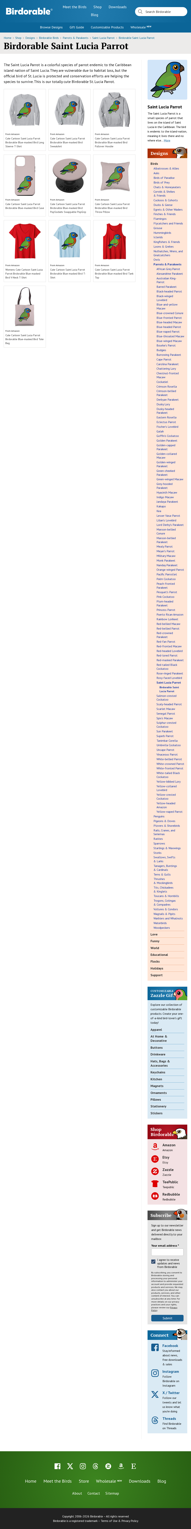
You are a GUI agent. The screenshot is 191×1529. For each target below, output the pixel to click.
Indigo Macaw (165, 497)
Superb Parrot (165, 736)
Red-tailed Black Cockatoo (166, 667)
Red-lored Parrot (167, 655)
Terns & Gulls (162, 874)
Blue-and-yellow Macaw (167, 306)
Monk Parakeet (165, 560)
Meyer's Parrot (165, 551)
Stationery (158, 1106)
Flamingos (160, 219)
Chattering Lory (166, 368)
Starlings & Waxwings (167, 848)
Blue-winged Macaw (169, 341)
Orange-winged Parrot (170, 569)
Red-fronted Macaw (169, 646)
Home (8, 38)
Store (84, 1481)
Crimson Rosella (166, 386)
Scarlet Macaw (165, 709)
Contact (93, 1493)
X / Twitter (171, 1392)
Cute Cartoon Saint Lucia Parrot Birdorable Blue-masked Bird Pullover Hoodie (112, 142)
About (77, 1493)
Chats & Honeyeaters (167, 187)
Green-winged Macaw (169, 479)
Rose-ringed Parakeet (169, 673)
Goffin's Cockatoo (167, 436)
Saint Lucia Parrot (103, 38)
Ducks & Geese (163, 205)
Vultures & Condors (166, 909)
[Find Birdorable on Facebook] (57, 1466)
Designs (30, 38)
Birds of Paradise (164, 178)
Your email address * (165, 1245)
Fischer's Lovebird (167, 427)
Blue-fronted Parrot (169, 318)
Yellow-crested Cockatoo (166, 796)
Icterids (158, 237)
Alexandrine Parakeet (169, 273)
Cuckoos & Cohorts (166, 200)
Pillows (156, 1099)
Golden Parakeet (166, 440)
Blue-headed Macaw (169, 322)
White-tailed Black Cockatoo (168, 775)
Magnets (157, 1086)
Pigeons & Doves (164, 821)
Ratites (158, 839)
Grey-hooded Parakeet (164, 486)
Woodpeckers (162, 928)
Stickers (156, 1113)
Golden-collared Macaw (166, 456)
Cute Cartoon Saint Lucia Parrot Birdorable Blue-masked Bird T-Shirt (68, 273)
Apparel (156, 1029)
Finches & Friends (165, 214)
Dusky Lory (163, 404)
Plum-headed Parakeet (164, 603)
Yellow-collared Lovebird (166, 788)
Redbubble (171, 1194)
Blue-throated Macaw (170, 336)
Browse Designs (51, 27)
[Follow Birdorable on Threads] (95, 1466)
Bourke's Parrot (166, 345)
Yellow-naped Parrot (169, 811)
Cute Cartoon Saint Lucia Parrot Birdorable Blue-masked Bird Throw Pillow (112, 208)
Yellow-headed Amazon (165, 805)
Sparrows (159, 843)
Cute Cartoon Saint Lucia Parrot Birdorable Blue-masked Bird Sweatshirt (67, 142)
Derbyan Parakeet (167, 399)
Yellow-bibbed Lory (168, 781)
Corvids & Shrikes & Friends (164, 193)
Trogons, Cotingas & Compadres (165, 902)
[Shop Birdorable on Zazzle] (108, 1466)
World (155, 948)
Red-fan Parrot (165, 641)
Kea (158, 511)
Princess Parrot (165, 610)
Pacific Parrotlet (166, 574)
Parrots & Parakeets (76, 38)
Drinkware (158, 1054)
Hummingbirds (162, 233)
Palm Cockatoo (166, 579)
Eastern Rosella (166, 417)
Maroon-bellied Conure (166, 531)
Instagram (170, 1371)
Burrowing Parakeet (168, 355)
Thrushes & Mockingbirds (163, 881)
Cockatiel (162, 382)
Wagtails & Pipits (164, 914)
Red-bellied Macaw (168, 624)
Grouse (158, 228)
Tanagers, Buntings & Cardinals (165, 868)
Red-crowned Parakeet (164, 635)
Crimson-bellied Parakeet (166, 393)
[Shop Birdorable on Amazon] (121, 1466)
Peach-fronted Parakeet (165, 585)
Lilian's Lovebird (166, 520)
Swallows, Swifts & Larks (164, 859)
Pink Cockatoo (165, 597)
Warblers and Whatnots (168, 918)
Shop (97, 6)
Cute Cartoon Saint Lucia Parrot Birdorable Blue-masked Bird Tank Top (114, 273)
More (167, 140)
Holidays (157, 968)
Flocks (155, 961)
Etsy (165, 1157)
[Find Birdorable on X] (70, 1466)
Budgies (161, 350)
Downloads (118, 6)
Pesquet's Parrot (166, 592)
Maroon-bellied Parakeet (166, 540)
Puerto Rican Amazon (169, 614)
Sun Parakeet (164, 731)
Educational (159, 954)
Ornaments (159, 1093)
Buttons (157, 1047)
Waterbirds (160, 923)
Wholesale (141, 27)
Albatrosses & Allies (166, 168)
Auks (156, 173)
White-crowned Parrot (170, 764)
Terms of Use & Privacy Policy (119, 1521)
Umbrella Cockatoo (168, 745)
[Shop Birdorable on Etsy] (134, 1466)
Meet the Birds (75, 6)
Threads (169, 1418)
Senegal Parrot (165, 713)
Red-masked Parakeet (170, 660)
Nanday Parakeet (167, 565)
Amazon (15, 134)
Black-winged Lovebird (164, 298)
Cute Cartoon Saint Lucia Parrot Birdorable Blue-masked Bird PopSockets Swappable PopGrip (68, 208)
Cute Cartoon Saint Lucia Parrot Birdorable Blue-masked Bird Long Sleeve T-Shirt (24, 142)
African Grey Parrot (168, 269)
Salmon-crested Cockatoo (166, 698)
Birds (154, 163)
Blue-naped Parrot (168, 331)
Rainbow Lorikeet (167, 619)
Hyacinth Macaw (166, 492)
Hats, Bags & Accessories (160, 1063)
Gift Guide (77, 27)
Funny (155, 941)
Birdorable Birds (49, 38)
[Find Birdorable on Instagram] (83, 1466)
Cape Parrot (163, 359)
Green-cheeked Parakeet (165, 473)
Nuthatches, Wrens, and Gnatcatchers (168, 253)
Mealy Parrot (164, 546)
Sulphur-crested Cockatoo (166, 724)
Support (157, 975)
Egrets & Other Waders (168, 209)
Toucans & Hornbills (166, 896)
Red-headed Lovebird (169, 651)
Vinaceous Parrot (167, 754)
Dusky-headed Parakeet (165, 411)
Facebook (170, 1345)
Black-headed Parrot (169, 291)
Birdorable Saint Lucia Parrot (137, 38)
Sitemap (112, 1493)
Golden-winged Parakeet (165, 464)
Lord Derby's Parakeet (170, 525)
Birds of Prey (162, 182)
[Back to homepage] (29, 11)
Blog (94, 14)
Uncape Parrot (165, 750)
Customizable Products (107, 27)
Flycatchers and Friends (168, 223)
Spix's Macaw (164, 718)
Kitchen (156, 1079)
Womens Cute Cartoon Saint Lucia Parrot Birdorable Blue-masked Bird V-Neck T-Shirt (24, 273)
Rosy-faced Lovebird (169, 678)
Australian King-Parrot (166, 280)
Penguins (159, 816)
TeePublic (170, 1182)
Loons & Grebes (164, 246)
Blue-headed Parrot (168, 327)
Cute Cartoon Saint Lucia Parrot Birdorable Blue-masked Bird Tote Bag (24, 339)
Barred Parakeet (166, 287)
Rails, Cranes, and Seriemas (164, 832)
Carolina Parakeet (167, 364)
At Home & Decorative (159, 1038)
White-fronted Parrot (169, 768)
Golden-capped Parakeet (165, 447)
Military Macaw (166, 556)
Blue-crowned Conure (169, 313)
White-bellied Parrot (169, 759)
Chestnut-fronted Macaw (167, 375)
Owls (157, 259)
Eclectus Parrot (166, 422)
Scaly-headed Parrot (169, 704)
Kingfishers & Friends (167, 242)
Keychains (158, 1072)
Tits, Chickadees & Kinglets (163, 889)
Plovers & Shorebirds (167, 825)
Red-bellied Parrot (167, 628)
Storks (158, 853)
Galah (160, 431)
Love (154, 934)
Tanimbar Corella (167, 740)
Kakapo (161, 506)
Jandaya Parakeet (167, 501)
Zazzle (168, 1169)
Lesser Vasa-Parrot (168, 515)
